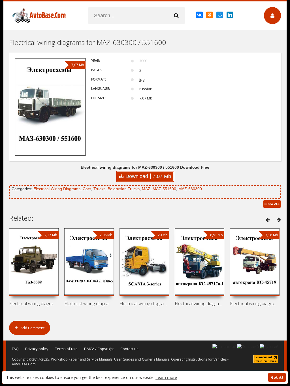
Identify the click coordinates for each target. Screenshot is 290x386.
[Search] (176, 15)
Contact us (129, 348)
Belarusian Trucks (124, 189)
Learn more (166, 377)
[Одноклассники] (210, 16)
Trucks (99, 189)
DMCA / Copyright (99, 348)
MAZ (146, 189)
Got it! (277, 377)
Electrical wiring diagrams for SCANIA (144, 303)
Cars (87, 189)
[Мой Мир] (220, 16)
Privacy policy (36, 348)
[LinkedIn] (230, 16)
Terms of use (66, 348)
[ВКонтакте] (200, 16)
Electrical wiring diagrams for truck (199, 303)
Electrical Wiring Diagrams (56, 189)
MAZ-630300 (190, 189)
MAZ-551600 (164, 189)
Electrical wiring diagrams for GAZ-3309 (34, 303)
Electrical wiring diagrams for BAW (89, 303)
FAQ (15, 348)
